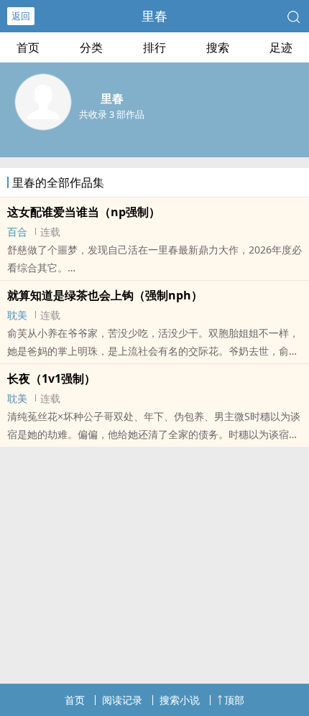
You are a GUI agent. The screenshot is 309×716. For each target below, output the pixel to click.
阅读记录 (122, 700)
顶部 (234, 700)
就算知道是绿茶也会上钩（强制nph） (105, 295)
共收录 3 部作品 (111, 114)
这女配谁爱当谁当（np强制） (83, 212)
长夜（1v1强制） (51, 378)
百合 (17, 231)
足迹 (280, 47)
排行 (154, 47)
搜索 (217, 47)
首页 (28, 47)
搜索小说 (180, 700)
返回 (20, 15)
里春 (154, 15)
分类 (91, 47)
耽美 (17, 315)
